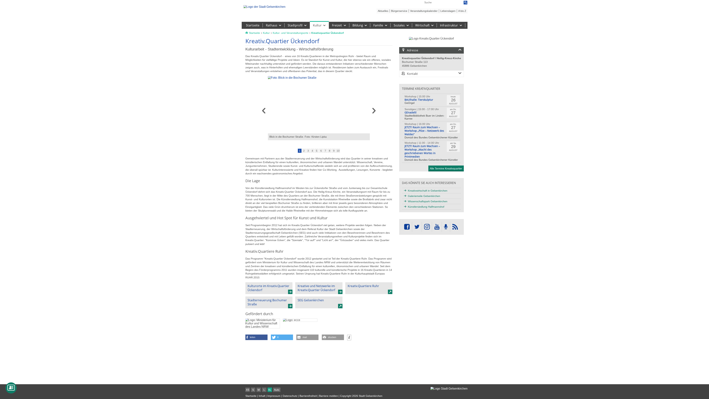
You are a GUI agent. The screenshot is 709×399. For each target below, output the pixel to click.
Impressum (273, 395)
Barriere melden (328, 395)
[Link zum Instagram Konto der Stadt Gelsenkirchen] (427, 227)
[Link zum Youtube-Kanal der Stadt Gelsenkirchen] (436, 227)
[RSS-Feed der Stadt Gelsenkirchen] (455, 227)
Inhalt (262, 395)
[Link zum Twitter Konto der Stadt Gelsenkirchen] (417, 227)
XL (269, 389)
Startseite (250, 395)
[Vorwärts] (374, 112)
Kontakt (412, 74)
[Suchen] (465, 2)
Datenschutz (290, 395)
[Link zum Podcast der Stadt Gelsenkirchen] (446, 227)
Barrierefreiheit (308, 395)
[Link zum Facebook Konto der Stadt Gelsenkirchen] (407, 227)
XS (247, 389)
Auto (276, 389)
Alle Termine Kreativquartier (446, 168)
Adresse (412, 50)
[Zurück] (264, 112)
